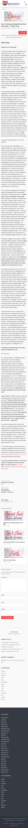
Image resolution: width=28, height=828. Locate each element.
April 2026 (3, 722)
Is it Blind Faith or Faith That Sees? (10, 642)
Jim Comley (13, 28)
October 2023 (4, 754)
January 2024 (4, 752)
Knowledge (4, 682)
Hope (2, 680)
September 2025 (5, 730)
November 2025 (5, 728)
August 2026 (4, 717)
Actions (3, 671)
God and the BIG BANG (7, 647)
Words (2, 699)
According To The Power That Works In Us (12, 649)
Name (2, 595)
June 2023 (3, 761)
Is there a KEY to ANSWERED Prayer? (10, 644)
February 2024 (4, 750)
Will (2, 695)
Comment (4, 577)
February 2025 (4, 737)
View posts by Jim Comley (7, 501)
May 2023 (3, 763)
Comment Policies (14, 825)
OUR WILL (13, 376)
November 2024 (5, 741)
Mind (2, 684)
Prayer (2, 686)
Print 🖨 (22, 32)
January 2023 (4, 772)
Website (3, 609)
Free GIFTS (6, 823)
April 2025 (3, 735)
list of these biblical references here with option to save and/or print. (13, 466)
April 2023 (3, 765)
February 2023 (4, 770)
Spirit (2, 691)
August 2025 (4, 733)
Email (2, 602)
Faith (2, 677)
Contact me (12, 823)
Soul (2, 688)
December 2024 (5, 739)
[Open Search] (24, 2)
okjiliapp (3, 660)
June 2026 (3, 720)
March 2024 (4, 748)
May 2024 (3, 746)
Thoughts (3, 693)
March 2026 (4, 724)
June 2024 (3, 744)
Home (2, 7)
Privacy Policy (19, 820)
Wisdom (3, 697)
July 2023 (3, 759)
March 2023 (4, 767)
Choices (7, 7)
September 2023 (5, 757)
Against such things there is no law (10, 651)
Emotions (3, 675)
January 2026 (4, 726)
